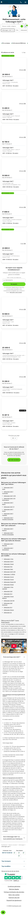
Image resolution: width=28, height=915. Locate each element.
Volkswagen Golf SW (9, 600)
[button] (13, 30)
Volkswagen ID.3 (8, 607)
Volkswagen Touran (9, 579)
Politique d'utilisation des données (14, 892)
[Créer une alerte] (3, 912)
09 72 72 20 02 (7, 853)
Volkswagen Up (8, 612)
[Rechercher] (22, 26)
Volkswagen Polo (8, 566)
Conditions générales (14, 886)
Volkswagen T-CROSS (9, 574)
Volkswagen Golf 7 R (9, 507)
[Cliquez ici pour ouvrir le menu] (25, 2)
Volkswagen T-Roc (8, 559)
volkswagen (22, 845)
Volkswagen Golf (8, 591)
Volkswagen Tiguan (9, 564)
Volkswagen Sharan (9, 610)
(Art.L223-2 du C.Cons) (16, 292)
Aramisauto (4, 845)
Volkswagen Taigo (8, 569)
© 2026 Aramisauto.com (14, 906)
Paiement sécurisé (14, 897)
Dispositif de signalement (14, 900)
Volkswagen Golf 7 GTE (10, 496)
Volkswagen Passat (9, 584)
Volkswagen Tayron (9, 577)
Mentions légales (14, 889)
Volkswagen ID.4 (8, 594)
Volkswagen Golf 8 (8, 561)
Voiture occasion (13, 845)
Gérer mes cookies (13, 895)
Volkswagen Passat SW (10, 582)
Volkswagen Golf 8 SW (9, 572)
